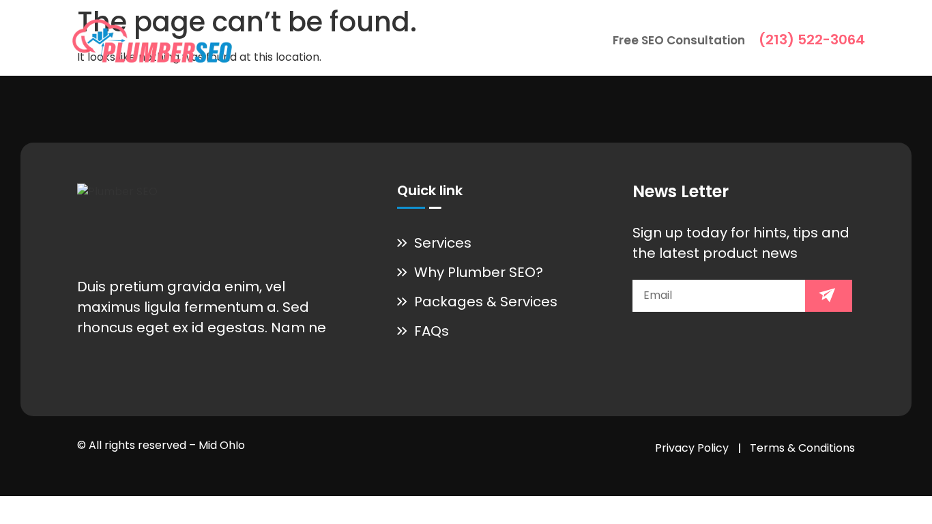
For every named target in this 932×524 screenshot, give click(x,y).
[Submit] (828, 296)
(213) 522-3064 (812, 39)
